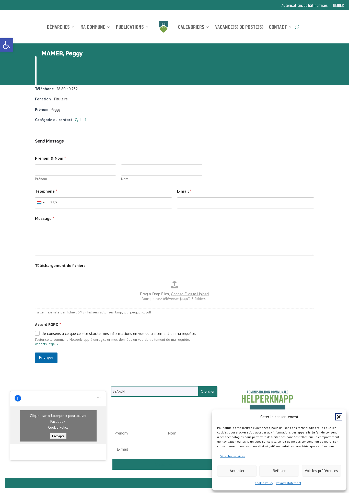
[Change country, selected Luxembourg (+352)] (40, 202)
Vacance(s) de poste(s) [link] (239, 27)
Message (44, 218)
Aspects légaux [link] (46, 344)
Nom (124, 179)
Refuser (279, 470)
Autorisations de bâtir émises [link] (305, 5)
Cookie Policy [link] (264, 483)
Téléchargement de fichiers (60, 265)
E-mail (184, 191)
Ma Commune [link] (92, 27)
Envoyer (46, 357)
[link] (6, 45)
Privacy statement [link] (288, 483)
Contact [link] (278, 27)
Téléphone (46, 191)
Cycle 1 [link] (81, 119)
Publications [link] (130, 27)
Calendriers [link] (191, 27)
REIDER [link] (338, 5)
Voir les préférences (321, 470)
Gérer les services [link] (232, 456)
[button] (338, 416)
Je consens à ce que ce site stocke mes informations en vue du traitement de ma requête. (119, 333)
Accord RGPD (48, 324)
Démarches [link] (58, 27)
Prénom (41, 179)
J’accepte (58, 436)
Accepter (237, 470)
